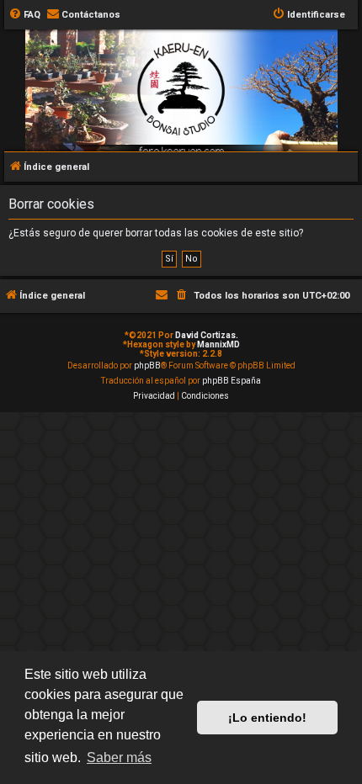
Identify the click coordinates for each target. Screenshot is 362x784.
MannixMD (218, 344)
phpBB (147, 365)
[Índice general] (181, 112)
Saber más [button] (119, 757)
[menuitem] (24, 15)
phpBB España (231, 380)
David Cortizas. (206, 335)
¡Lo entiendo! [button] (267, 717)
